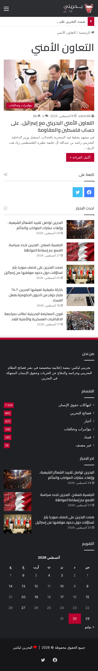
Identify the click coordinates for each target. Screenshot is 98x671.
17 (62, 597)
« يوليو (89, 627)
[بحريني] (74, 8)
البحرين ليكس (22, 647)
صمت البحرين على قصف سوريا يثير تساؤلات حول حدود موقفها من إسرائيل (33, 270)
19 (36, 597)
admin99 (84, 116)
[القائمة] (6, 10)
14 (10, 586)
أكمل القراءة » (80, 157)
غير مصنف (83, 445)
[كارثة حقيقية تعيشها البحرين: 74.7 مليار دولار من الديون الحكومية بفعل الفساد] (80, 296)
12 (36, 586)
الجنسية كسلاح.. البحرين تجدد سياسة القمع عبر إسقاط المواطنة (36, 247)
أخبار (87, 421)
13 (23, 586)
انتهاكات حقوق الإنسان (75, 405)
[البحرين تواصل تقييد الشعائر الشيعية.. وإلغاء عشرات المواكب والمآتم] (80, 229)
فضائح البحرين (80, 413)
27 (23, 608)
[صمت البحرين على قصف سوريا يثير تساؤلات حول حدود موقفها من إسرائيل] (80, 274)
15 (87, 597)
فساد (87, 437)
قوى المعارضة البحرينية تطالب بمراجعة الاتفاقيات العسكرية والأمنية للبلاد (33, 316)
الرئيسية (85, 32)
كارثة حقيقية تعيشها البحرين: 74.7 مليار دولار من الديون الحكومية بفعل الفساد (36, 294)
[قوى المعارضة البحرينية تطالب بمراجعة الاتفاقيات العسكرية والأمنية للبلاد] (80, 320)
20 (23, 597)
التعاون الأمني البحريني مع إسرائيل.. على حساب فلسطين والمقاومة (52, 126)
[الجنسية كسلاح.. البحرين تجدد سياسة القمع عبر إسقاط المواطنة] (80, 251)
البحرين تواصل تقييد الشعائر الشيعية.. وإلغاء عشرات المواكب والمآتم (35, 225)
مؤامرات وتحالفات (77, 429)
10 (62, 586)
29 (87, 618)
